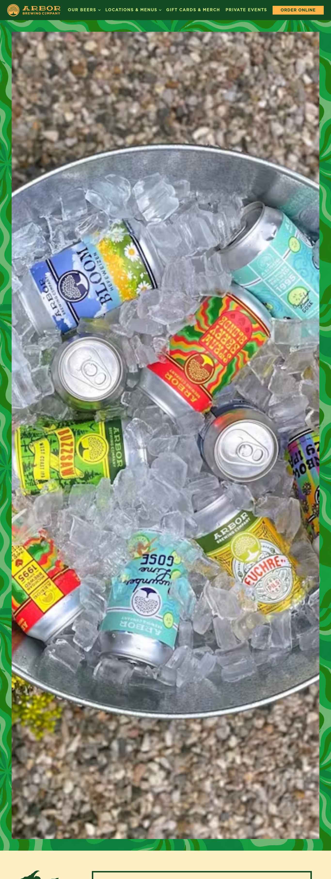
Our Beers (84, 9)
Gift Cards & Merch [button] (193, 10)
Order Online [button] (298, 10)
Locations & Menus (133, 9)
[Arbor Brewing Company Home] (34, 10)
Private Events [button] (246, 10)
